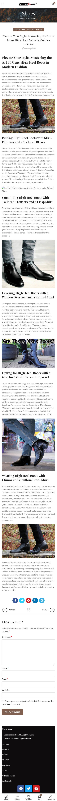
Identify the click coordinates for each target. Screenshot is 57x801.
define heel (32, 19)
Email (5, 679)
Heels (28, 30)
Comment (7, 637)
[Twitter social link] (22, 600)
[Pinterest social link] (28, 600)
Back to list (28, 610)
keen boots (37, 30)
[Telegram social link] (42, 600)
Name (5, 668)
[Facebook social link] (15, 600)
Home (22, 19)
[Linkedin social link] (35, 600)
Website (6, 690)
